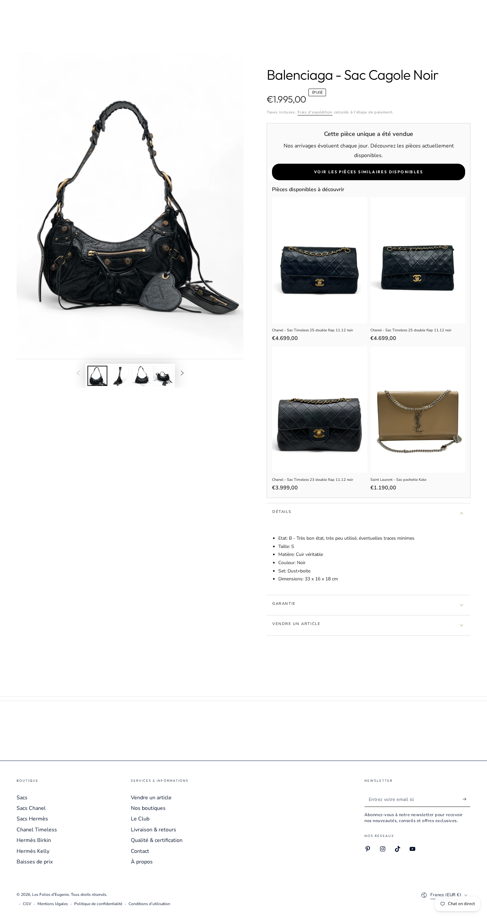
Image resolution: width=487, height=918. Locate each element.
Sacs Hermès (32, 818)
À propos (142, 861)
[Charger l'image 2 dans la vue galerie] (119, 376)
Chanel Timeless (37, 829)
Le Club (140, 818)
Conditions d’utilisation (149, 903)
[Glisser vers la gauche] (78, 373)
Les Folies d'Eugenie (50, 894)
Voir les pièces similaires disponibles (368, 171)
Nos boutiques (148, 808)
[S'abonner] (466, 799)
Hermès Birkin (34, 840)
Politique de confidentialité (98, 903)
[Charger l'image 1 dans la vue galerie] (97, 376)
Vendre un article (151, 797)
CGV (27, 903)
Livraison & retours (153, 829)
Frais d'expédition (315, 112)
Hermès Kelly (33, 851)
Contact (140, 851)
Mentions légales (52, 903)
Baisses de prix (35, 861)
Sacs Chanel (31, 808)
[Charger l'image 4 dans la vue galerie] (163, 376)
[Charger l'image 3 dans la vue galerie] (141, 376)
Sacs (22, 797)
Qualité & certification (157, 840)
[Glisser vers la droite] (182, 373)
